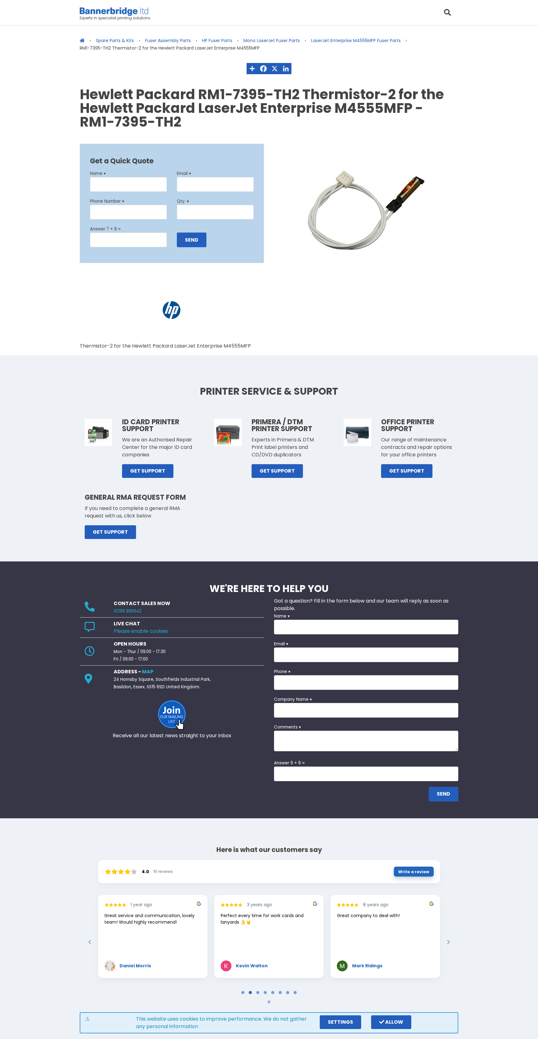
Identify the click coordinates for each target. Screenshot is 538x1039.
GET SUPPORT (147, 470)
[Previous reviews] (90, 942)
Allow (393, 1022)
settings (340, 1022)
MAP (147, 671)
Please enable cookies (141, 631)
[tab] (243, 992)
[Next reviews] (448, 942)
